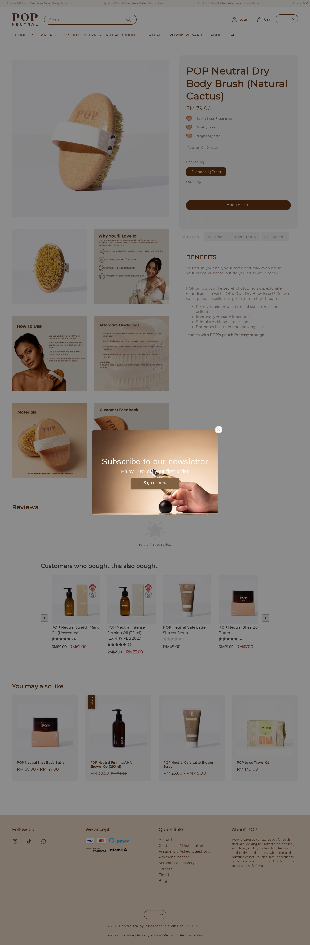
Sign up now (155, 483)
